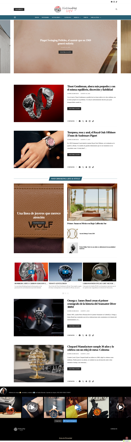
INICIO (37, 17)
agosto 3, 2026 (85, 311)
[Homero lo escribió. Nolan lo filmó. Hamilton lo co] (120, 407)
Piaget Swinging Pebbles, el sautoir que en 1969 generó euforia (65, 42)
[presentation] (5, 46)
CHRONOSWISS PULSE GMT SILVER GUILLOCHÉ (99, 283)
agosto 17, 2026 (85, 139)
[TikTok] (116, 1)
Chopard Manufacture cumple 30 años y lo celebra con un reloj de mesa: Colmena (90, 348)
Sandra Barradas (73, 93)
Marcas (76, 17)
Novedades (45, 17)
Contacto (114, 429)
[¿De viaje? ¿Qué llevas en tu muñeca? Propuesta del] (32, 407)
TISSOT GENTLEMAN (58, 283)
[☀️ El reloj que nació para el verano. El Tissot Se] (98, 407)
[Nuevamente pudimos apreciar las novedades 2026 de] (76, 407)
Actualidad (56, 17)
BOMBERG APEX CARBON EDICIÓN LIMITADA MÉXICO (31, 283)
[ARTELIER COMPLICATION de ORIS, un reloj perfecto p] (10, 407)
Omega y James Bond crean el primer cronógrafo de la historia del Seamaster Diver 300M (91, 304)
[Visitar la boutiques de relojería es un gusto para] (54, 407)
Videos (86, 17)
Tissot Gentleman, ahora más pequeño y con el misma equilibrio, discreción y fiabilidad (91, 88)
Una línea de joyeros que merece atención (39, 215)
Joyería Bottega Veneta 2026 (87, 233)
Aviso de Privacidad (65, 438)
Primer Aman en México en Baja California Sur (86, 223)
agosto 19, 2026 (85, 93)
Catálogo (67, 17)
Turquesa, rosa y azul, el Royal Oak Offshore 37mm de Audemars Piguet (91, 134)
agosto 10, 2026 (65, 47)
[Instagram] (114, 1)
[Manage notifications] (126, 438)
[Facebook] (111, 1)
